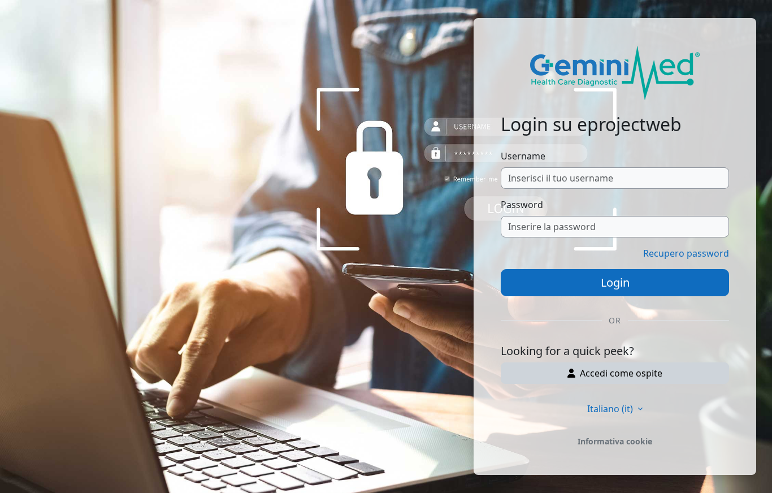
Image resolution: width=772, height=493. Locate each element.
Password (522, 204)
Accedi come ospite (621, 373)
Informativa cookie (615, 441)
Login (615, 282)
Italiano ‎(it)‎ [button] (611, 409)
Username (523, 156)
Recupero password (686, 253)
